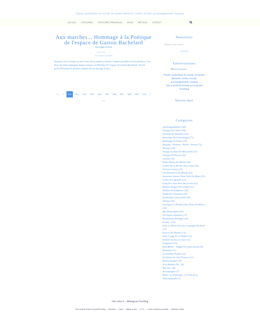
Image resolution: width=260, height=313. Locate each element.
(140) (174, 127)
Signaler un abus (131, 309)
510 (144, 94)
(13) (173, 232)
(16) (175, 218)
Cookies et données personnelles (158, 309)
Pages (130, 23)
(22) (180, 183)
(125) (175, 134)
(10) (172, 261)
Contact (157, 23)
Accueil (72, 23)
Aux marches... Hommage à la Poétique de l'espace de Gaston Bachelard (104, 40)
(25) (172, 169)
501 (77, 94)
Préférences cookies (177, 309)
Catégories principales (110, 23)
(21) (178, 187)
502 (84, 94)
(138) (174, 130)
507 (122, 94)
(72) (182, 144)
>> (103, 100)
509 (137, 94)
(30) (176, 162)
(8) (173, 264)
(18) (168, 201)
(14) (168, 222)
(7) (170, 271)
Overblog (143, 301)
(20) (175, 190)
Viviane (185, 85)
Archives (142, 23)
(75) (177, 137)
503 (92, 94)
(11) (174, 254)
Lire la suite (103, 74)
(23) (174, 180)
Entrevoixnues (130, 7)
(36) (174, 155)
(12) (169, 243)
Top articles (112, 309)
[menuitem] (72, 22)
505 (107, 94)
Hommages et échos (103, 47)
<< (57, 94)
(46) (169, 148)
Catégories (87, 23)
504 (99, 94)
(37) (179, 151)
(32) (168, 158)
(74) (174, 141)
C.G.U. (142, 309)
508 (129, 94)
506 (114, 94)
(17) (174, 215)
